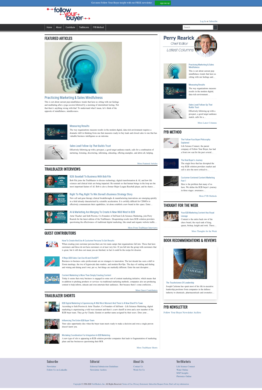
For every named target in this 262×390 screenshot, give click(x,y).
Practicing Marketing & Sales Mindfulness (74, 98)
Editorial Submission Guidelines (104, 366)
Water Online (182, 369)
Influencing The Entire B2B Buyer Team (78, 320)
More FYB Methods (208, 195)
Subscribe (213, 21)
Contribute (70, 27)
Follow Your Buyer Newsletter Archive (182, 312)
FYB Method (98, 27)
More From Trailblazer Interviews (143, 227)
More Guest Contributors (147, 290)
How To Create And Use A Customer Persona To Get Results (88, 240)
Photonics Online (183, 376)
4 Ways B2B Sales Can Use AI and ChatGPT (80, 258)
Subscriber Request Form (158, 384)
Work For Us (139, 369)
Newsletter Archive (98, 369)
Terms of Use (127, 384)
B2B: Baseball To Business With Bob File (90, 176)
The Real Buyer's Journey (191, 160)
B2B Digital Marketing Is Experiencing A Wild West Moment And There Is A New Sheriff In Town (102, 303)
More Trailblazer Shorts (147, 347)
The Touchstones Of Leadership (180, 282)
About (59, 27)
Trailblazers (84, 27)
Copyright (77, 384)
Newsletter (51, 366)
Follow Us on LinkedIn (57, 369)
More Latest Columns (207, 122)
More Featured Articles (147, 163)
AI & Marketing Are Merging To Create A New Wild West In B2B (102, 212)
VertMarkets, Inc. (98, 384)
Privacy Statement (140, 384)
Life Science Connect (185, 366)
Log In (203, 21)
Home (49, 27)
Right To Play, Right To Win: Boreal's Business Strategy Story (101, 194)
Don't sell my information (179, 384)
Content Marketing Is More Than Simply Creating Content (86, 275)
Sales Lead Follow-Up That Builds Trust (90, 145)
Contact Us (138, 366)
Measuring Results (79, 126)
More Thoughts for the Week (204, 231)
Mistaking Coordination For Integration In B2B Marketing (86, 335)
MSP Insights (182, 372)
